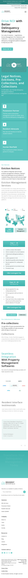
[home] (6, 12)
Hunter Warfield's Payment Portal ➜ (14, 3)
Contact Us (4, 536)
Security (3, 528)
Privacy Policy (4, 568)
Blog (2, 539)
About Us (3, 519)
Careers (3, 541)
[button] (25, 12)
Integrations (4, 544)
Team (2, 522)
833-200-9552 (24, 7)
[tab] (9, 230)
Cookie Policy (4, 571)
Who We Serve (4, 503)
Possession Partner (5, 506)
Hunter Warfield (5, 511)
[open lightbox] (14, 65)
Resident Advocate (5, 508)
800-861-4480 (24, 5)
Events (3, 525)
